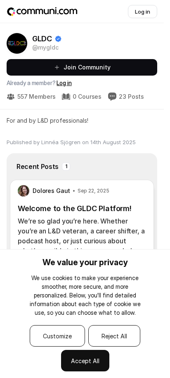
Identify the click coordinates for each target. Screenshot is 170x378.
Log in (64, 82)
